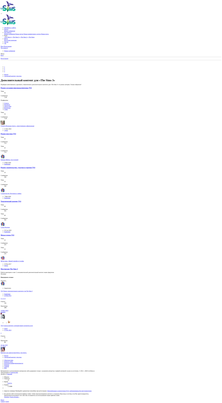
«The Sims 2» (24, 37)
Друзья (6, 42)
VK (5, 43)
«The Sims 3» (16, 37)
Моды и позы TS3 (7, 235)
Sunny (6, 328)
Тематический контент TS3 (11, 201)
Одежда (6, 103)
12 (3, 298)
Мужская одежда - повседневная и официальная (17, 126)
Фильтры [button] (3, 274)
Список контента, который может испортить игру (18, 325)
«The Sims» (31, 37)
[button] (5, 35)
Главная (6, 366)
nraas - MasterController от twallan (12, 261)
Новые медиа (19, 34)
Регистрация (4, 58)
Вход (2, 55)
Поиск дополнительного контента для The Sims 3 (18, 291)
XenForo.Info (14, 372)
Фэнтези (5, 227)
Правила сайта (8, 361)
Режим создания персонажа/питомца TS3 (16, 88)
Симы (6, 109)
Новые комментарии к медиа (32, 34)
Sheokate (9, 374)
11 (1, 298)
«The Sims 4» (8, 37)
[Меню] (1, 13)
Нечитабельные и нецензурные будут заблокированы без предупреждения (69, 391)
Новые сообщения (9, 31)
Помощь (6, 365)
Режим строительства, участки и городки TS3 (18, 167)
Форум (6, 29)
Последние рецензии (10, 40)
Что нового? (7, 32)
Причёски (7, 105)
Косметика (7, 108)
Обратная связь (8, 360)
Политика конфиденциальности (13, 363)
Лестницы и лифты (11, 193)
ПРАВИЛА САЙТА (10, 28)
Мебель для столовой (9, 160)
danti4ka (3, 312)
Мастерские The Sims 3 (9, 269)
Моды (6, 38)
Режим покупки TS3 (8, 134)
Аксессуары (7, 106)
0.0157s (10, 383)
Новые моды (45, 34)
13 (4, 298)
